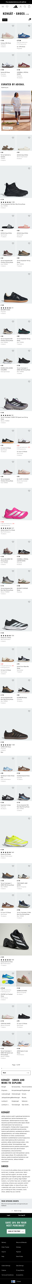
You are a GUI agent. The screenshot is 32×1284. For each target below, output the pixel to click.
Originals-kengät (4, 1091)
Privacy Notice (20, 1270)
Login (8, 1215)
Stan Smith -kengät (26, 1105)
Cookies (4, 1270)
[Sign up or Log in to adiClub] (20, 6)
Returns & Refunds (21, 1242)
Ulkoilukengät (16, 1094)
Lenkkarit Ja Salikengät (5, 1105)
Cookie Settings (6, 1265)
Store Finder (19, 1256)
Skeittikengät (16, 1097)
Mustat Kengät (24, 1098)
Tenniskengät (16, 1105)
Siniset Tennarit (24, 1094)
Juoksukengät (5, 1094)
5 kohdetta (6, 128)
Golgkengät (15, 1101)
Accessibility (19, 1275)
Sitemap (18, 1247)
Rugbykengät (26, 1090)
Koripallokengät (17, 1090)
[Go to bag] (29, 6)
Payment (18, 1251)
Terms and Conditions (8, 1275)
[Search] (25, 6)
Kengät (3, 1087)
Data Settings (20, 1265)
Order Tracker (5, 1247)
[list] (13, 19)
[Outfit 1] (16, 111)
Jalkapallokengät (6, 1097)
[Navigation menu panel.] (3, 6)
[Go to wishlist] (7, 6)
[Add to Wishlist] (13, 26)
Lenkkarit (4, 1101)
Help (3, 1256)
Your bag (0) (21, 1215)
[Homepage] (15, 7)
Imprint (4, 1251)
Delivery (4, 1242)
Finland (19, 1281)
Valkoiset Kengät (24, 1101)
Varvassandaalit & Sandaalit (16, 1087)
